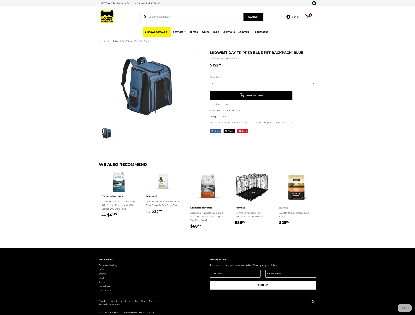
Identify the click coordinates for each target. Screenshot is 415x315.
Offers (194, 32)
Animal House (113, 312)
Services (178, 32)
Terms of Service (149, 301)
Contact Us (261, 32)
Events (206, 32)
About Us (243, 32)
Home (102, 41)
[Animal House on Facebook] (313, 301)
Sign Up (263, 285)
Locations (229, 32)
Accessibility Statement (110, 304)
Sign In (295, 17)
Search (255, 16)
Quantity (215, 77)
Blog (216, 32)
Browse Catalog (157, 32)
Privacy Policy (115, 301)
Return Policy (131, 301)
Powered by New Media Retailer (138, 312)
